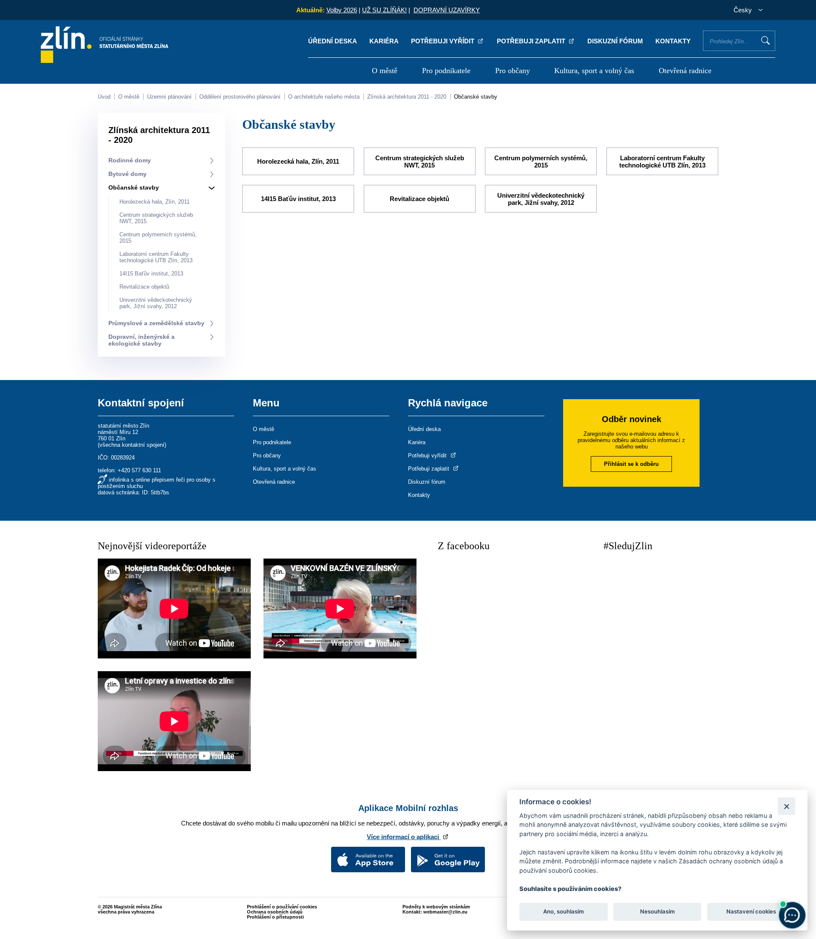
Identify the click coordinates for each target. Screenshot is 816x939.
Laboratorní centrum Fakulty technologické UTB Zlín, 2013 (156, 257)
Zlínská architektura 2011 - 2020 (406, 97)
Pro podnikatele (446, 70)
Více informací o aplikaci (404, 836)
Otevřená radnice (685, 70)
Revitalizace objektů (144, 287)
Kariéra (384, 41)
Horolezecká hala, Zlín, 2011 (154, 202)
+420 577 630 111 (139, 470)
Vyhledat (765, 40)
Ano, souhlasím (563, 911)
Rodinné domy (129, 160)
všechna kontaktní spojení (131, 445)
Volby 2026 (341, 10)
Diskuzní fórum (615, 41)
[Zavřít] (786, 806)
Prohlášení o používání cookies (282, 906)
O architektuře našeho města (324, 97)
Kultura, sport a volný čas (594, 70)
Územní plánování (169, 97)
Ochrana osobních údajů (275, 911)
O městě (384, 70)
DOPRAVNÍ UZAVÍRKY (447, 10)
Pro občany (512, 70)
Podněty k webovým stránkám (436, 906)
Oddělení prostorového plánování (239, 97)
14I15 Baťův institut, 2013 (151, 273)
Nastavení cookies (751, 911)
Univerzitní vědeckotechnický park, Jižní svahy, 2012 (155, 303)
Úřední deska (332, 41)
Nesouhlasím (657, 911)
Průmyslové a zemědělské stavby (156, 323)
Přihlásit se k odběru (631, 464)
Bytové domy (127, 173)
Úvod (104, 97)
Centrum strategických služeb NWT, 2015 (419, 161)
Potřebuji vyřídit (443, 41)
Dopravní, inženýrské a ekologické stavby (141, 340)
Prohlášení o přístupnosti (275, 916)
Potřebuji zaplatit (532, 41)
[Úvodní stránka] (104, 60)
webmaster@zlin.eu (445, 911)
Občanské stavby (475, 97)
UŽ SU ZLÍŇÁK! (384, 10)
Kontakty (673, 41)
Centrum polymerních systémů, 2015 (540, 161)
